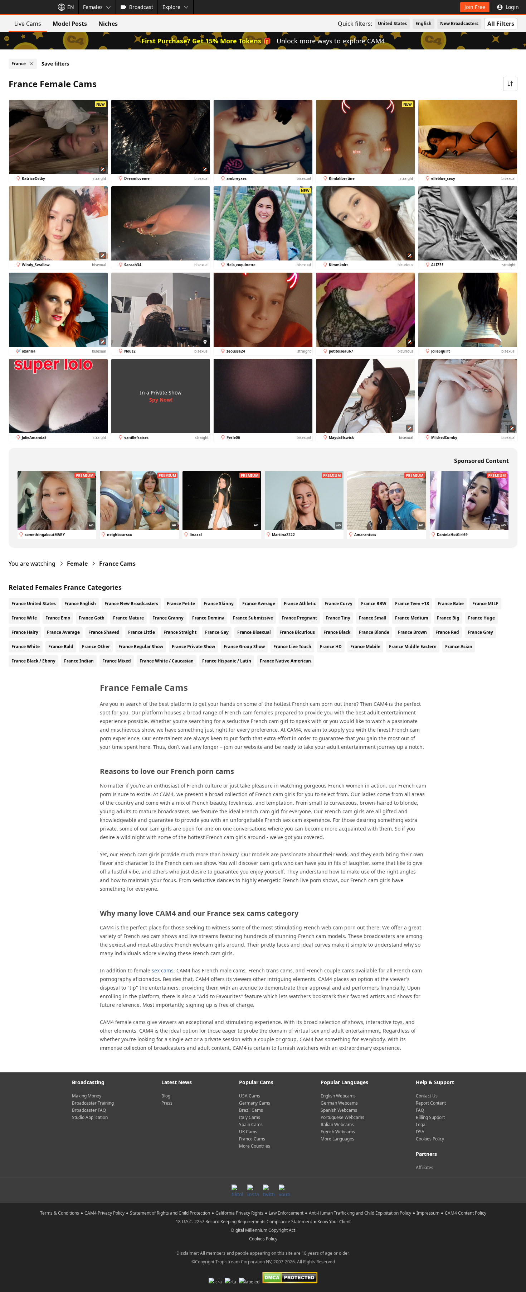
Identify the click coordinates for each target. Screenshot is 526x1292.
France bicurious (297, 632)
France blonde (374, 632)
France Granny (168, 618)
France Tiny (338, 618)
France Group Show (244, 646)
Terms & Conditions (59, 1213)
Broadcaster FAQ (89, 1110)
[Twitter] (268, 1190)
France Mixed (116, 661)
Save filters (55, 63)
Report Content (431, 1103)
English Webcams (338, 1096)
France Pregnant (299, 618)
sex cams (163, 970)
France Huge (481, 618)
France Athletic (300, 603)
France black (336, 632)
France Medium (411, 618)
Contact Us (427, 1096)
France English (80, 603)
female (77, 564)
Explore (171, 7)
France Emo (57, 618)
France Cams (252, 1139)
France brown (412, 632)
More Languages (337, 1139)
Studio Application (90, 1117)
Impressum (428, 1213)
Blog (165, 1096)
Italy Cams (249, 1117)
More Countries (254, 1146)
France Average (258, 603)
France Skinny (219, 603)
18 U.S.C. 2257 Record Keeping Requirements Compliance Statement (244, 1222)
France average (63, 632)
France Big (448, 618)
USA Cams (249, 1096)
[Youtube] (284, 1190)
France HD (331, 646)
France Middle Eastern (413, 646)
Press (166, 1103)
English (423, 23)
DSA (420, 1132)
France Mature (128, 618)
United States (392, 23)
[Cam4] (26, 7)
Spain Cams (251, 1124)
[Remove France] (31, 63)
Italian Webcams (337, 1124)
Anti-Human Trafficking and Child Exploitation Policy (360, 1213)
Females (93, 7)
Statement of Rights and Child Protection (170, 1213)
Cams (117, 564)
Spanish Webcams (339, 1110)
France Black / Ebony (33, 661)
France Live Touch (292, 646)
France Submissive (253, 618)
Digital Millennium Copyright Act (263, 1230)
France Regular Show (140, 646)
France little (141, 632)
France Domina (208, 618)
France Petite (181, 603)
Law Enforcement (286, 1213)
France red (447, 632)
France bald (60, 646)
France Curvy (338, 603)
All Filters (500, 24)
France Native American (285, 661)
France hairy (24, 632)
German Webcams (339, 1103)
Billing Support (430, 1117)
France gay (217, 632)
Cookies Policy (430, 1139)
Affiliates (424, 1167)
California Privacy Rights (239, 1213)
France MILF (485, 603)
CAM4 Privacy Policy (104, 1213)
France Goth (91, 618)
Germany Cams (254, 1103)
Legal (421, 1124)
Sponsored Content (481, 461)
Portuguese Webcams (342, 1117)
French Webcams (338, 1132)
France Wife (24, 618)
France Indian (79, 661)
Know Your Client (334, 1222)
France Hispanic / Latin (226, 661)
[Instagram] (253, 1190)
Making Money (86, 1096)
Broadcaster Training (93, 1103)
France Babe (451, 603)
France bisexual (254, 632)
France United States (33, 603)
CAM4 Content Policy (465, 1213)
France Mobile (365, 646)
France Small (372, 618)
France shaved (104, 632)
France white (25, 646)
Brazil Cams (251, 1110)
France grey (480, 632)
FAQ (420, 1110)
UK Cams (248, 1132)
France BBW (373, 603)
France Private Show (193, 646)
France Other (96, 646)
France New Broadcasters (131, 603)
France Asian (458, 646)
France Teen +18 (412, 603)
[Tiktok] (237, 1190)
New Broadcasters (459, 23)
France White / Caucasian (167, 661)
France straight (180, 632)
